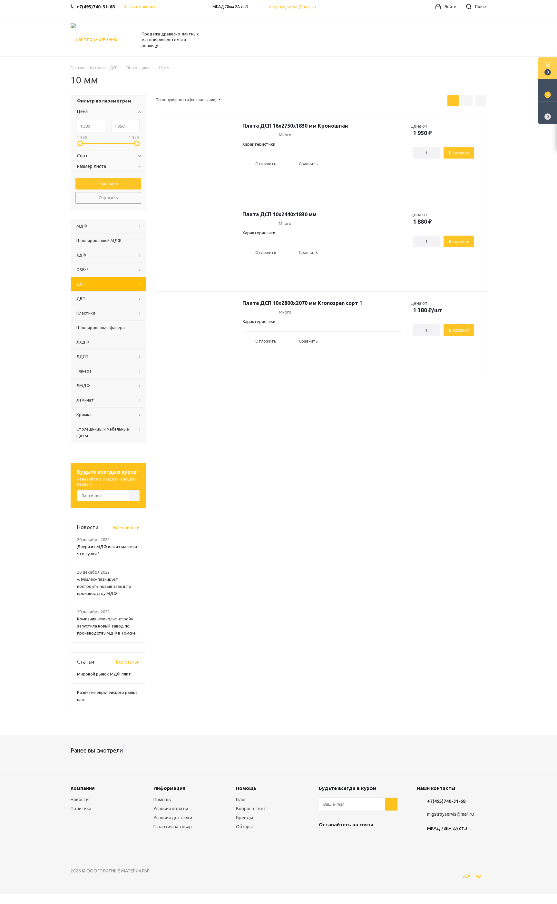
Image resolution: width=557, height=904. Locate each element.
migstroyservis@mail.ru (292, 6)
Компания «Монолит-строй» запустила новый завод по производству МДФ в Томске (106, 626)
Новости (80, 799)
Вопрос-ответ (251, 808)
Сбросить (108, 197)
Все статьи (128, 662)
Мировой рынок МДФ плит (104, 674)
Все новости (126, 527)
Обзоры (244, 826)
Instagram (357, 839)
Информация (169, 788)
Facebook (341, 839)
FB (478, 876)
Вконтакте (325, 839)
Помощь (162, 799)
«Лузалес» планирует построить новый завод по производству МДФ (104, 586)
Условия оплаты (170, 808)
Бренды (244, 817)
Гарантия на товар (172, 826)
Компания (83, 788)
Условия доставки (172, 817)
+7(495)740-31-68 (446, 801)
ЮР (466, 876)
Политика (81, 808)
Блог (241, 799)
